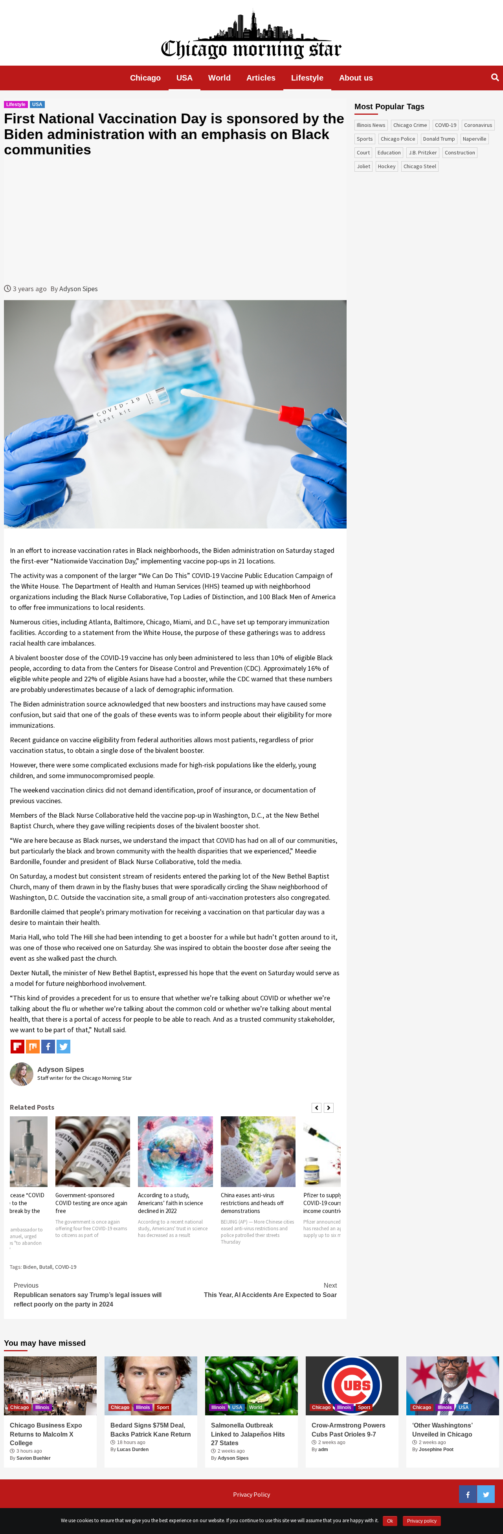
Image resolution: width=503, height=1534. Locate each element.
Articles (260, 77)
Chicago (145, 77)
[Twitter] (63, 1046)
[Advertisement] (175, 220)
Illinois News (371, 124)
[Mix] (33, 1046)
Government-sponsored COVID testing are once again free (91, 1203)
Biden (30, 1266)
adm (323, 1449)
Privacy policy (422, 1521)
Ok (390, 1521)
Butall (45, 1266)
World (219, 77)
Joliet (363, 166)
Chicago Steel (420, 166)
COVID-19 (65, 1266)
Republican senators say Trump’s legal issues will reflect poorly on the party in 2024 (88, 1295)
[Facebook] (48, 1046)
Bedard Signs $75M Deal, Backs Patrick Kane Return (150, 1429)
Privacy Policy (251, 1494)
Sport (163, 1407)
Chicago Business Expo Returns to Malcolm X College (46, 1434)
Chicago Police (398, 138)
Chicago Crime (410, 124)
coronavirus (478, 124)
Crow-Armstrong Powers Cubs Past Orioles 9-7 (349, 1429)
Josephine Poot (436, 1449)
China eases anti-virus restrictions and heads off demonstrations (252, 1203)
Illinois (42, 1407)
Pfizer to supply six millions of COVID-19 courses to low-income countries (339, 1203)
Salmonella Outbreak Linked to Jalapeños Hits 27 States (248, 1434)
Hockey (387, 166)
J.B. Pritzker (423, 152)
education (389, 152)
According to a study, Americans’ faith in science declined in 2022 (170, 1203)
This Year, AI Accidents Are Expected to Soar (270, 1290)
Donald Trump (439, 138)
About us (356, 77)
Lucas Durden (133, 1449)
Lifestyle (307, 77)
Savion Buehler (34, 1458)
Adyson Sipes (78, 288)
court (363, 152)
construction (460, 152)
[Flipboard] (17, 1046)
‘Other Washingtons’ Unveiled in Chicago (442, 1429)
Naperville (474, 138)
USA (184, 77)
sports (365, 138)
